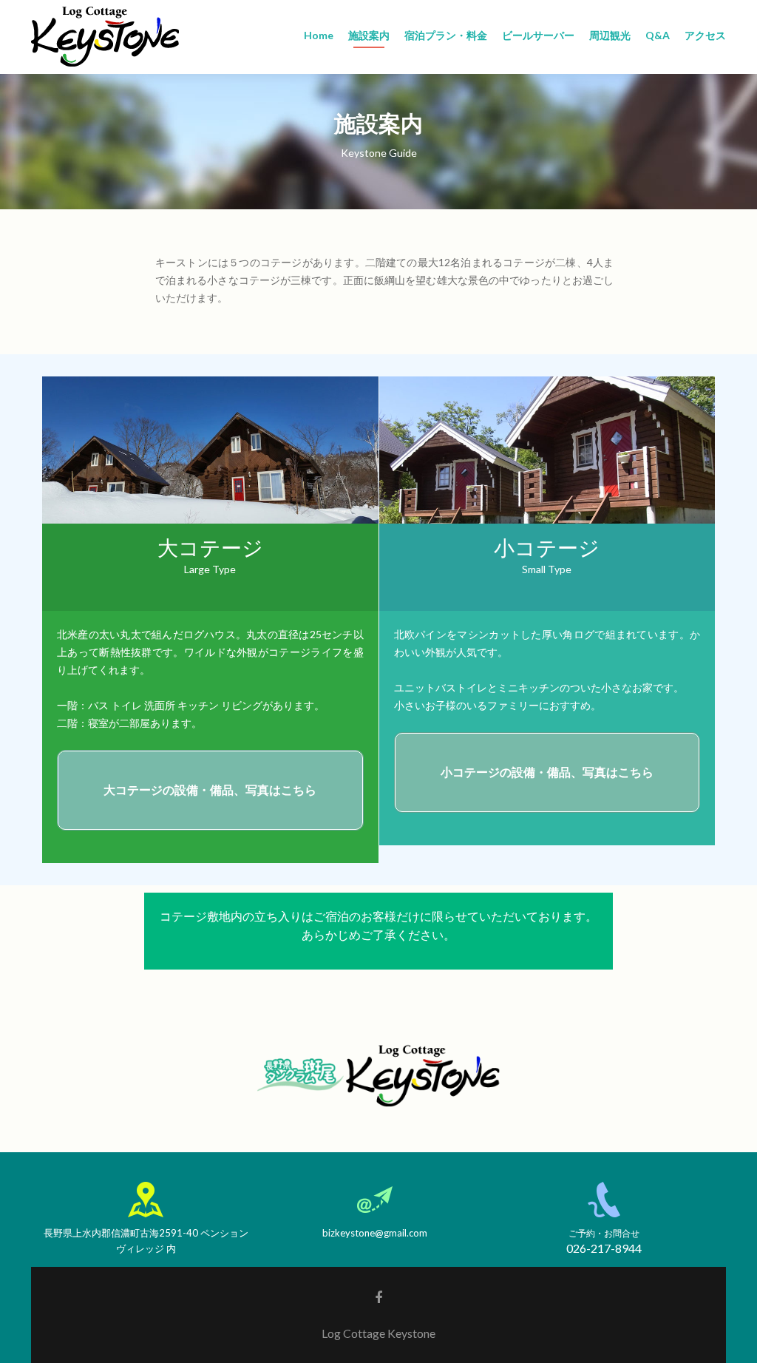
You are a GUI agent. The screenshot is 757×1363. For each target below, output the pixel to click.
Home (318, 35)
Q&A (657, 35)
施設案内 (369, 35)
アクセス (705, 35)
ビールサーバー (538, 35)
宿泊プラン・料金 (445, 35)
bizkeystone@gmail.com (374, 1233)
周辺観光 (610, 35)
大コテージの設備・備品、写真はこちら (209, 789)
